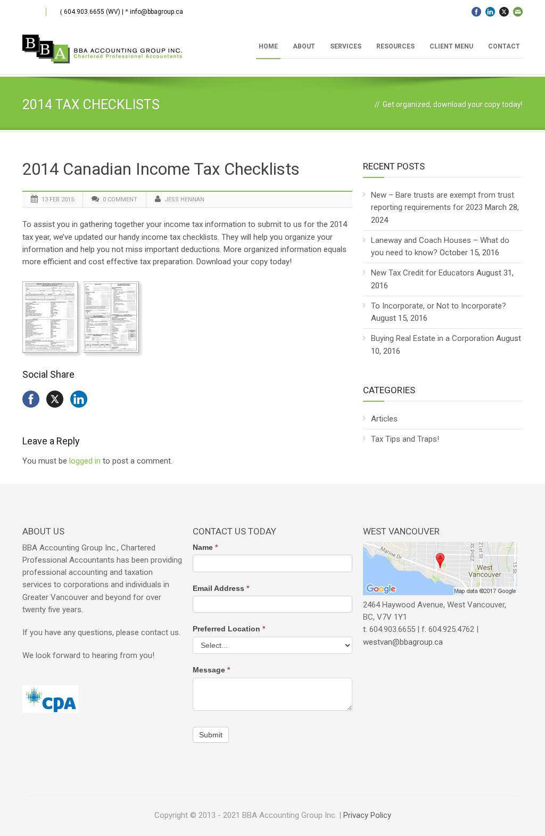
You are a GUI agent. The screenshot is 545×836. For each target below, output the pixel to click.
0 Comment (120, 199)
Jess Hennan (184, 199)
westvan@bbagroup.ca (403, 642)
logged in (85, 461)
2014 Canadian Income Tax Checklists (161, 169)
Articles (384, 419)
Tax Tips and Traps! (405, 439)
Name (205, 547)
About (304, 46)
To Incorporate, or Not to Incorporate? (438, 306)
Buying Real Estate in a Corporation (432, 338)
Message (211, 669)
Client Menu (451, 46)
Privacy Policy (367, 815)
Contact (504, 46)
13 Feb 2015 (58, 199)
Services (345, 46)
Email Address (221, 588)
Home (268, 46)
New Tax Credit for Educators (422, 273)
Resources (395, 46)
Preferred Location (229, 628)
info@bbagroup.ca (156, 11)
